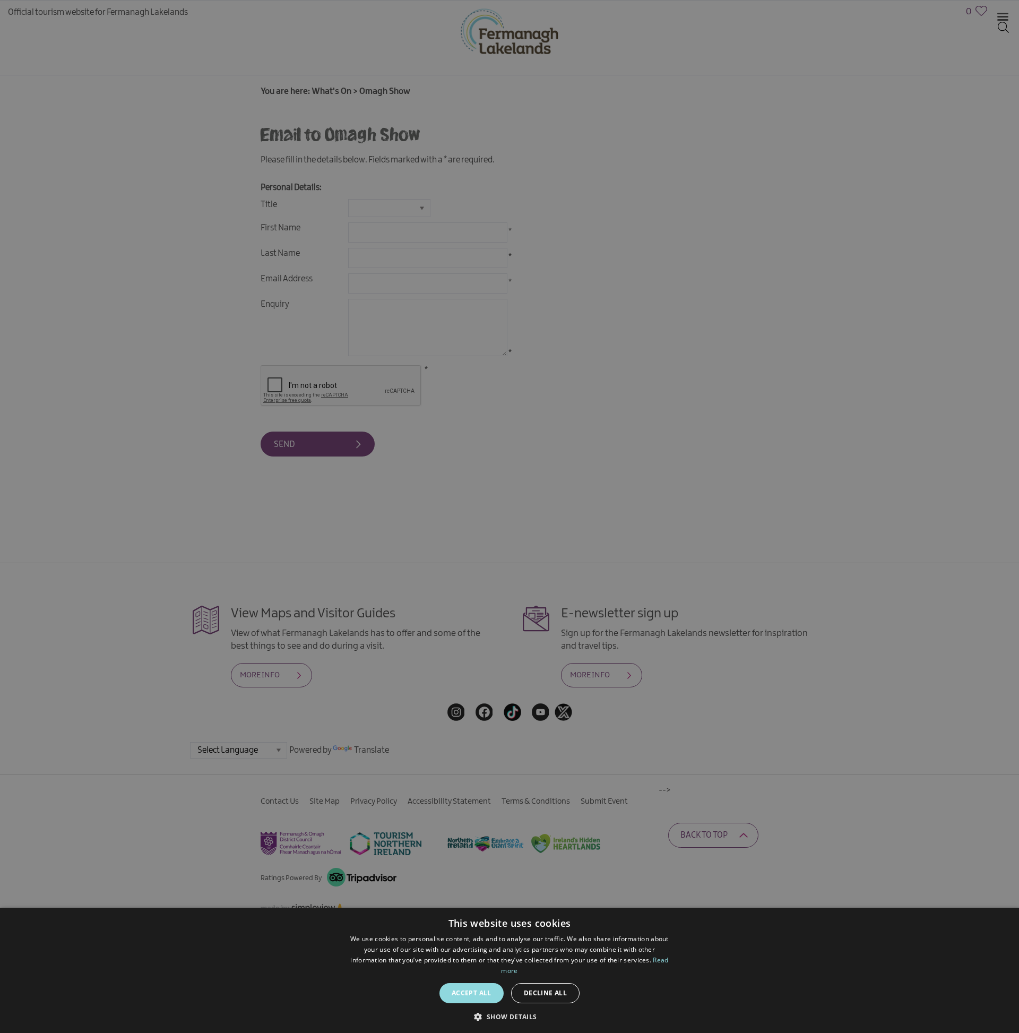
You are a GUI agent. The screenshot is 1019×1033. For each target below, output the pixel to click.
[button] (509, 1015)
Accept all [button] (471, 992)
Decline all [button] (545, 992)
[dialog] (509, 516)
